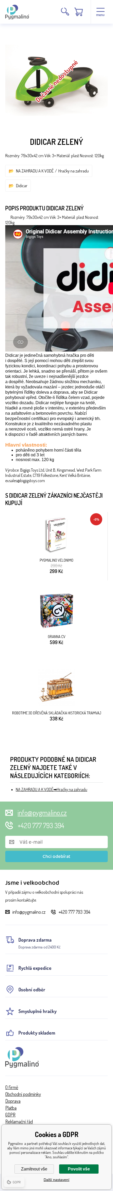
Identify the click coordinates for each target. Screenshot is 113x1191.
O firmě (11, 1087)
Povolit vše (79, 1169)
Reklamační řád (19, 1121)
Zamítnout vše (34, 1169)
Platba (11, 1108)
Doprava (12, 1101)
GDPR (10, 1115)
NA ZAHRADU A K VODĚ (35, 171)
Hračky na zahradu (73, 171)
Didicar (21, 185)
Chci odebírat (56, 856)
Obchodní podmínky (23, 1094)
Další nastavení (56, 1180)
